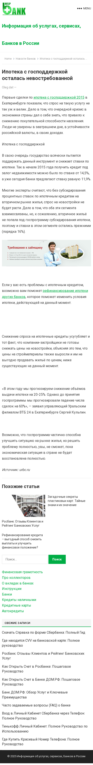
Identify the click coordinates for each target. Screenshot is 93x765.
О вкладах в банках (18, 583)
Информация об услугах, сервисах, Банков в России (41, 34)
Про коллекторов (16, 578)
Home (8, 58)
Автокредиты (13, 611)
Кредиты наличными (19, 600)
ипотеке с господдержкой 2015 (59, 97)
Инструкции (11, 589)
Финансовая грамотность (22, 572)
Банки (7, 594)
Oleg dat (7, 87)
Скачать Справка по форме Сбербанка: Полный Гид (43, 632)
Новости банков (26, 58)
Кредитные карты (16, 605)
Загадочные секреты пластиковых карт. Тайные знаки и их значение (66, 501)
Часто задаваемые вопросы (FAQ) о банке (36, 705)
